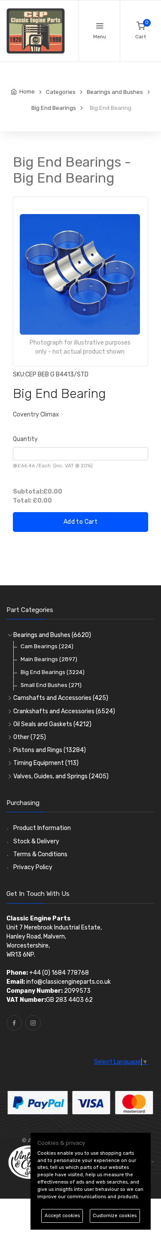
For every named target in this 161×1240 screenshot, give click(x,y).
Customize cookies (115, 1215)
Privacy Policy (32, 867)
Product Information (42, 828)
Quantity (25, 439)
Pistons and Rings (49, 750)
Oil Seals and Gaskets (52, 724)
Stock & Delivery (36, 841)
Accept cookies (62, 1215)
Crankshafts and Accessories (64, 711)
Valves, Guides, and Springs (61, 776)
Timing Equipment (46, 763)
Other (29, 737)
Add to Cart (80, 521)
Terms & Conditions (40, 854)
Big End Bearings (53, 672)
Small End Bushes (51, 685)
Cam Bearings (47, 646)
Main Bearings (49, 659)
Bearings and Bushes (52, 635)
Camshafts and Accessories (60, 698)
